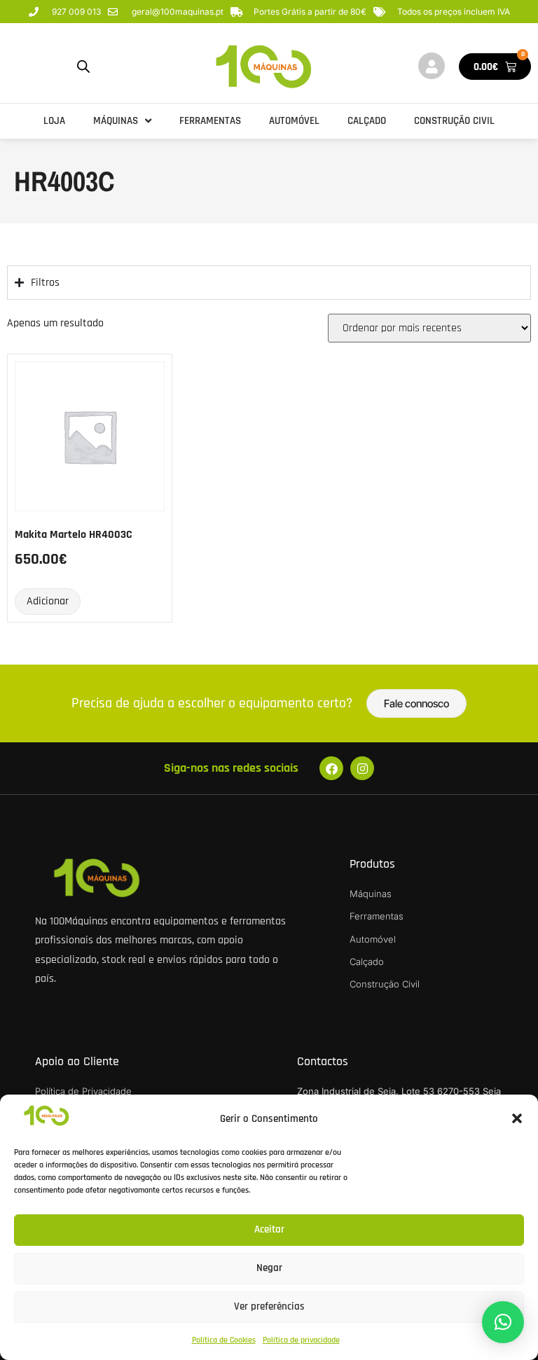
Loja (54, 120)
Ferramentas (210, 120)
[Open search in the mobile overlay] (83, 67)
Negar (269, 1268)
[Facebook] (331, 768)
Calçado (366, 120)
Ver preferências (269, 1306)
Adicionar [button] (48, 601)
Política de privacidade (301, 1340)
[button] (517, 1118)
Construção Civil (454, 120)
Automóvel (294, 120)
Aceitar (269, 1229)
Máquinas (115, 120)
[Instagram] (362, 768)
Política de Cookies (224, 1340)
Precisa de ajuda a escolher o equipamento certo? (211, 703)
